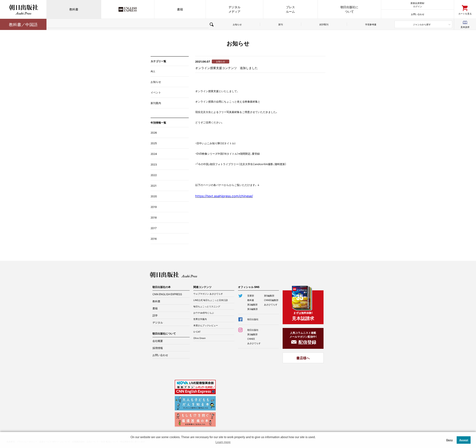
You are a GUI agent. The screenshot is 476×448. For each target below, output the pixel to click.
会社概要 (157, 341)
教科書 (73, 9)
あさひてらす (270, 304)
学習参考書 (370, 24)
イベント (156, 92)
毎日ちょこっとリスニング (206, 306)
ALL (153, 71)
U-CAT (197, 331)
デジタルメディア (234, 9)
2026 (154, 132)
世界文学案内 (200, 319)
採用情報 (157, 348)
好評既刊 (323, 24)
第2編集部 (252, 304)
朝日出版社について (349, 9)
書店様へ (303, 357)
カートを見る (465, 13)
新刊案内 (156, 103)
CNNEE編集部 (271, 300)
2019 (154, 207)
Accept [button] (463, 440)
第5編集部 (269, 295)
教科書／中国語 (23, 24)
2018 (154, 217)
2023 (154, 164)
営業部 (250, 295)
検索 (212, 24)
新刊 (280, 24)
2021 (154, 185)
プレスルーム (290, 9)
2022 (154, 175)
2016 (154, 238)
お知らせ (237, 24)
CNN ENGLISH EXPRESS (167, 294)
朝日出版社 (23, 9)
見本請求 (465, 27)
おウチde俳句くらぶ (203, 312)
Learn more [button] (223, 442)
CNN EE (127, 9)
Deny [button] (449, 440)
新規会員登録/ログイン (417, 4)
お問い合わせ (417, 14)
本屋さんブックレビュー (205, 325)
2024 (154, 154)
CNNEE (251, 338)
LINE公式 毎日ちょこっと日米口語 (210, 300)
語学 (155, 315)
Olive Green (199, 338)
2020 (154, 196)
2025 (154, 143)
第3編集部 (252, 309)
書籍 (180, 9)
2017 (154, 228)
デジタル (157, 322)
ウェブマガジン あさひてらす (208, 293)
